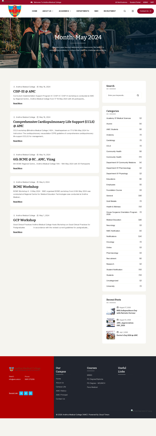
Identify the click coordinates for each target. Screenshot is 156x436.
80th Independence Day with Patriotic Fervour (127, 312)
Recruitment (111, 259)
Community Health (113, 151)
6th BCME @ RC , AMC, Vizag (34, 159)
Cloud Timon (104, 415)
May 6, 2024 (44, 182)
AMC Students (112, 129)
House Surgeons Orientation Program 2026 (121, 213)
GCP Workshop (24, 220)
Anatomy (110, 135)
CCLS (108, 146)
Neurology (110, 225)
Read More (17, 103)
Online (109, 247)
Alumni (109, 124)
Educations (110, 179)
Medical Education (113, 220)
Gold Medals (111, 201)
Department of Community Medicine (121, 163)
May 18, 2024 (44, 87)
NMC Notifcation (113, 231)
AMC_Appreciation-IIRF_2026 (125, 324)
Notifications (111, 236)
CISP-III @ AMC (24, 91)
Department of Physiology (117, 174)
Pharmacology (112, 253)
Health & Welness (113, 207)
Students (110, 275)
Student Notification (114, 270)
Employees (110, 185)
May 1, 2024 (44, 215)
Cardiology (110, 140)
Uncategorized (112, 281)
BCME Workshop (25, 187)
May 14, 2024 (44, 155)
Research (110, 264)
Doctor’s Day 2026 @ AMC (127, 335)
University (110, 286)
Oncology (110, 242)
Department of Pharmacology (118, 168)
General (109, 196)
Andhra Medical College (25, 87)
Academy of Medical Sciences (118, 118)
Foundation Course (114, 190)
